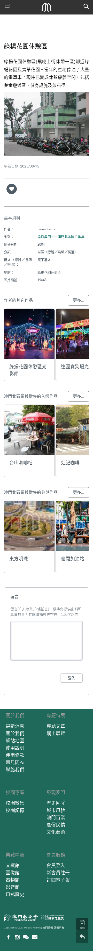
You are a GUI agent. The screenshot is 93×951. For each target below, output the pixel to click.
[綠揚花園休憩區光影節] (29, 334)
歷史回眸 (56, 803)
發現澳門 (56, 792)
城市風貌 (56, 810)
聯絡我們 (15, 769)
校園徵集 (15, 803)
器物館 (13, 880)
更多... (78, 300)
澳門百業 (56, 817)
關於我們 (15, 715)
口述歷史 (15, 894)
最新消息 (15, 726)
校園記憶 (15, 810)
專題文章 (56, 726)
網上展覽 (56, 733)
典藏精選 (15, 855)
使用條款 (15, 755)
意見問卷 (15, 762)
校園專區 (15, 792)
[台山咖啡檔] (29, 430)
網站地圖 (15, 740)
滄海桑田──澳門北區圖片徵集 (60, 237)
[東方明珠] (29, 526)
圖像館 (13, 872)
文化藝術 (56, 832)
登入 (71, 678)
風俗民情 (56, 825)
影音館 (13, 887)
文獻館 (13, 865)
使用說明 (15, 748)
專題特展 (56, 715)
